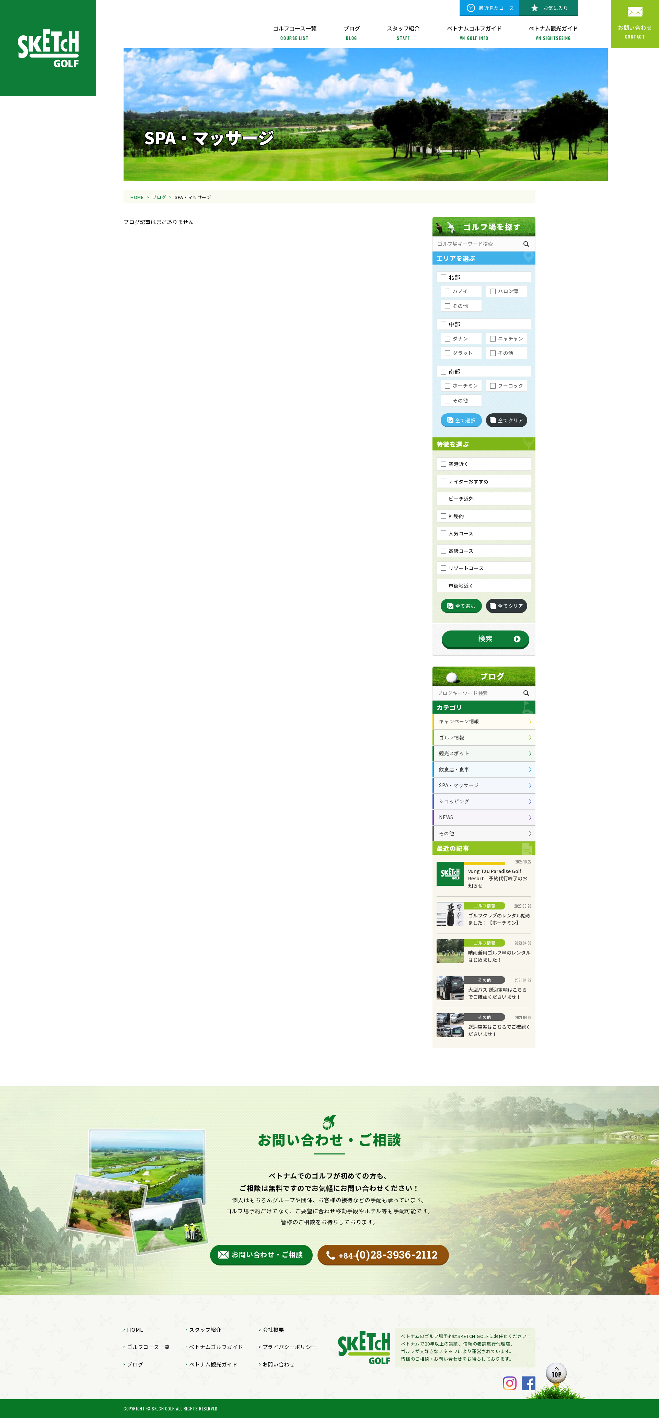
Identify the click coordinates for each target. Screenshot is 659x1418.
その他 (446, 833)
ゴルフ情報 (451, 737)
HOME (137, 197)
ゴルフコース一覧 (148, 1346)
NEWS (446, 817)
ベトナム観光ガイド (213, 1364)
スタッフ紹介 (205, 1329)
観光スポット (454, 753)
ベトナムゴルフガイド (216, 1346)
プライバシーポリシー (290, 1346)
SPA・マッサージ (459, 785)
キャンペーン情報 (459, 721)
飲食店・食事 (454, 769)
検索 (485, 638)
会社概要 (273, 1329)
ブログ (159, 197)
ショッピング (454, 801)
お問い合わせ (279, 1364)
